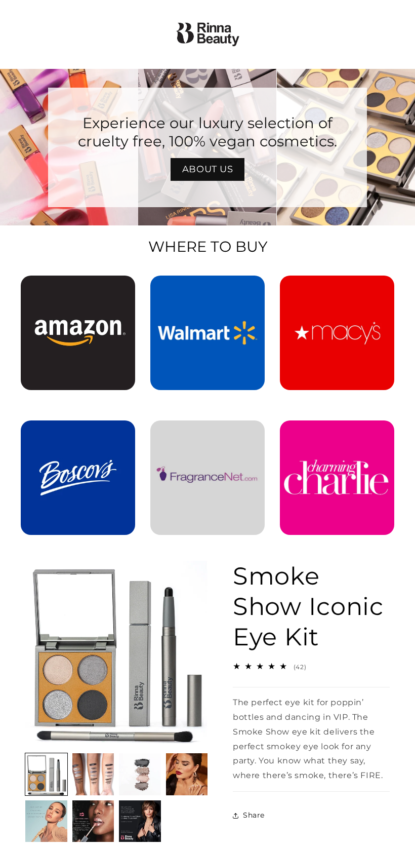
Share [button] (254, 815)
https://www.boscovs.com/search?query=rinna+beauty (78, 434)
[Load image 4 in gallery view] (187, 774)
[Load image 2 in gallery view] (93, 774)
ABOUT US (207, 169)
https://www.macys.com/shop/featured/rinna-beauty (337, 290)
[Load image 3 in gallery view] (140, 774)
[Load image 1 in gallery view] (46, 774)
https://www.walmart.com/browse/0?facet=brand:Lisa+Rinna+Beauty (207, 290)
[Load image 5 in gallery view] (46, 821)
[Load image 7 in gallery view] (140, 821)
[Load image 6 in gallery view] (93, 821)
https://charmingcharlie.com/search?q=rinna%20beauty (337, 434)
